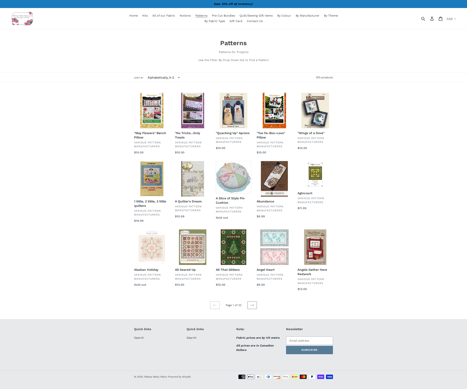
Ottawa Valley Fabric (155, 376)
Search (139, 337)
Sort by (138, 78)
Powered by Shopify (179, 376)
